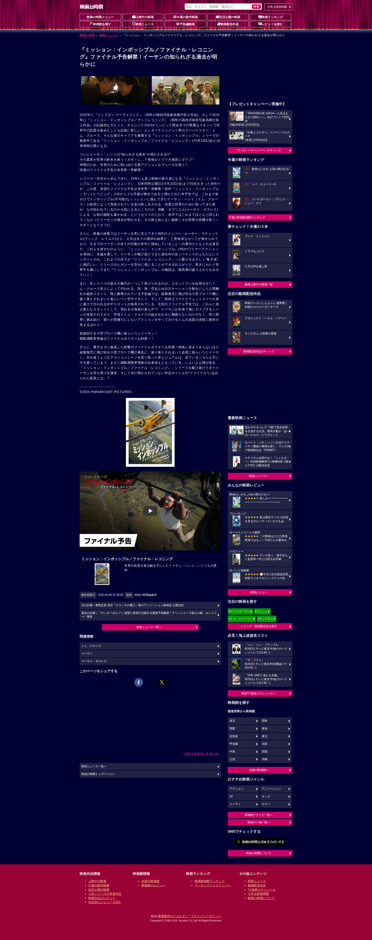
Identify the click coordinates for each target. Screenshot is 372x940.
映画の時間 (87, 35)
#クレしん (261, 611)
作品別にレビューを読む (104, 902)
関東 (264, 720)
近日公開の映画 (229, 17)
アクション (236, 788)
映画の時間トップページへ (98, 774)
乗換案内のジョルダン (173, 916)
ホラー (266, 804)
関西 (232, 728)
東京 (232, 720)
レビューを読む (272, 24)
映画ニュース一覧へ (149, 627)
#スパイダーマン (239, 611)
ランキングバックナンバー (213, 885)
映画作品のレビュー (101, 898)
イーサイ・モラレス (94, 661)
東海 (264, 728)
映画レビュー (258, 592)
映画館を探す (102, 24)
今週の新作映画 (187, 17)
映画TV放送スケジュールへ (259, 693)
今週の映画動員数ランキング (247, 217)
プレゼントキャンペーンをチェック (258, 150)
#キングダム (265, 618)
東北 (264, 736)
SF (231, 796)
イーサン (87, 653)
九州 (232, 759)
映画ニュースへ (259, 476)
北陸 (264, 743)
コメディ (235, 804)
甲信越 (233, 743)
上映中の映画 (145, 17)
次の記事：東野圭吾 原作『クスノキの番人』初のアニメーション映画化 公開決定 (132, 605)
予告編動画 (187, 24)
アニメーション (271, 788)
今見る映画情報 (258, 893)
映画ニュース (145, 24)
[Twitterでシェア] (162, 682)
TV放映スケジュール (262, 889)
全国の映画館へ (259, 770)
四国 (264, 751)
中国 (232, 751)
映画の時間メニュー (100, 17)
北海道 (233, 736)
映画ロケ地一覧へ (259, 822)
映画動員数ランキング (210, 881)
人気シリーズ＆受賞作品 (104, 893)
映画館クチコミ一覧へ (259, 815)
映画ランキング (272, 17)
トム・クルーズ (91, 645)
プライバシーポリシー (206, 916)
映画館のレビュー (153, 885)
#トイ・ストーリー (241, 618)
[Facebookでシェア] (138, 682)
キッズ (266, 796)
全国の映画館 (150, 881)
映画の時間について (258, 853)
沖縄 (264, 759)
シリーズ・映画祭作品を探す (259, 626)
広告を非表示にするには (201, 753)
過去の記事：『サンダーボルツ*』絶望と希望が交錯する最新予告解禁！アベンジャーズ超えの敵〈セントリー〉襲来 (149, 615)
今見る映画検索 (277, 6)
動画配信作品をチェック (258, 351)
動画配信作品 (230, 24)
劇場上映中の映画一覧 (259, 284)
